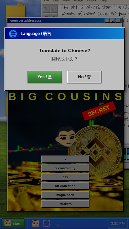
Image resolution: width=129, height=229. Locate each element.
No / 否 (84, 77)
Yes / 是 (44, 77)
